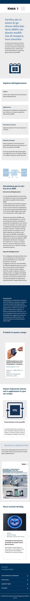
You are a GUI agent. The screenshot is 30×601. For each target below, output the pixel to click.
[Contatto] (23, 2)
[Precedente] (3, 418)
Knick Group (5, 579)
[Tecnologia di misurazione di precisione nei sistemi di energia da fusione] (14, 536)
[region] (15, 360)
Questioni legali (6, 584)
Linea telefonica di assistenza (10, 575)
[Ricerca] (23, 9)
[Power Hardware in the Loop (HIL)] (15, 418)
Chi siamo (4, 588)
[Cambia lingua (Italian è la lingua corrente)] (27, 2)
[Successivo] (26, 418)
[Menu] (3, 8)
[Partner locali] (20, 2)
